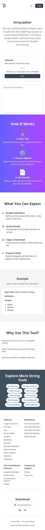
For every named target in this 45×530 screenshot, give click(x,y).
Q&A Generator (30, 436)
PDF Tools (7, 427)
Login (39, 6)
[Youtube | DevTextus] (25, 510)
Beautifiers (8, 440)
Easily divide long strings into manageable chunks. (18, 342)
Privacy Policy (14, 522)
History (6, 484)
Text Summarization (32, 424)
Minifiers (7, 436)
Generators (8, 459)
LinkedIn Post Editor (11, 472)
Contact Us (28, 475)
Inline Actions (9, 475)
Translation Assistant (32, 430)
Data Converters (10, 449)
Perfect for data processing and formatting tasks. (18, 350)
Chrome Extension (24, 505)
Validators (7, 456)
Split (22, 76)
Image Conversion (11, 424)
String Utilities (9, 433)
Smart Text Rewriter (32, 433)
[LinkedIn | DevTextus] (20, 510)
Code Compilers (10, 453)
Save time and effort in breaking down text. (18, 357)
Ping (5, 430)
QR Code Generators (12, 446)
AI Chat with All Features (10, 479)
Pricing (27, 472)
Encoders (7, 443)
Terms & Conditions (28, 522)
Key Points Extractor (32, 427)
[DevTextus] (4, 6)
